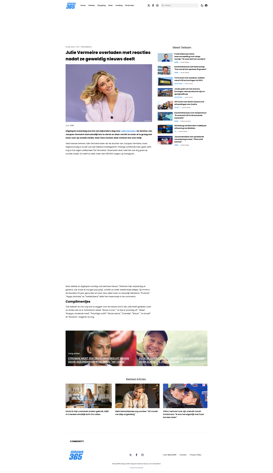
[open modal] (206, 5)
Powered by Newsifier (136, 468)
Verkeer (91, 5)
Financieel (129, 5)
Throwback (86, 47)
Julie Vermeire (128, 131)
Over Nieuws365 (169, 455)
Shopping (101, 5)
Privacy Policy (195, 455)
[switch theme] (202, 5)
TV (175, 131)
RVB (72, 125)
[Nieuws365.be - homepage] (71, 5)
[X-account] (148, 5)
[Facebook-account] (153, 5)
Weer (110, 5)
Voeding (119, 5)
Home (83, 5)
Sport (176, 107)
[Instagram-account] (157, 5)
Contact (183, 455)
